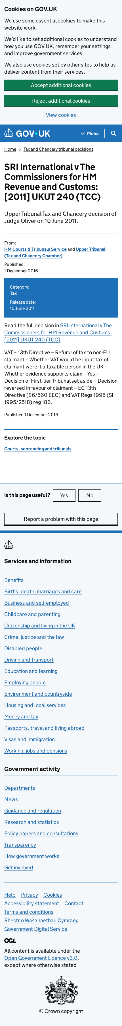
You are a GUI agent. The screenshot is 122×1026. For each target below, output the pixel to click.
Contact (73, 903)
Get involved (18, 867)
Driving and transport (29, 659)
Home (10, 149)
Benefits (14, 580)
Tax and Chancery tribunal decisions (58, 149)
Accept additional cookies (61, 85)
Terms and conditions (28, 912)
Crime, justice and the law (34, 637)
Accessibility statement (31, 903)
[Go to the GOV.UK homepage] (27, 133)
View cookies (61, 115)
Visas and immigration (29, 739)
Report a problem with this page (61, 519)
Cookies (52, 895)
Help (10, 895)
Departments (19, 788)
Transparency (20, 844)
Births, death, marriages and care (43, 591)
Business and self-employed (36, 603)
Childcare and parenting (32, 614)
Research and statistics (31, 822)
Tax (13, 293)
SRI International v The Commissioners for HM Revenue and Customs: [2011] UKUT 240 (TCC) (58, 332)
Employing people (25, 682)
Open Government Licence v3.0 (40, 958)
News (11, 799)
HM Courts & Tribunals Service (35, 249)
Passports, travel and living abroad (44, 728)
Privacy (29, 895)
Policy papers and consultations (41, 833)
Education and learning (31, 671)
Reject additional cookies (61, 101)
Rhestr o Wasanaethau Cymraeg (41, 920)
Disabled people (23, 648)
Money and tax (21, 716)
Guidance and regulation (32, 810)
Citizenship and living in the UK (39, 625)
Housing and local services (35, 705)
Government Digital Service (35, 929)
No (93, 495)
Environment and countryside (38, 694)
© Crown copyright (61, 1011)
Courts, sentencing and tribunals (37, 448)
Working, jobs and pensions (35, 750)
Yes (67, 495)
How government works (31, 856)
